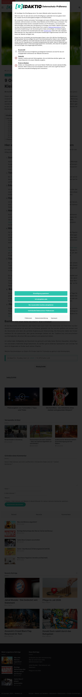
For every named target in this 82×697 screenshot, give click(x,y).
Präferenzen (28, 318)
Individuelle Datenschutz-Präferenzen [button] (41, 310)
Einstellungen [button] (47, 30)
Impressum (54, 318)
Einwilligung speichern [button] (41, 293)
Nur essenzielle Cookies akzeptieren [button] (41, 305)
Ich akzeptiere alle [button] (41, 299)
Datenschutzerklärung (54, 27)
